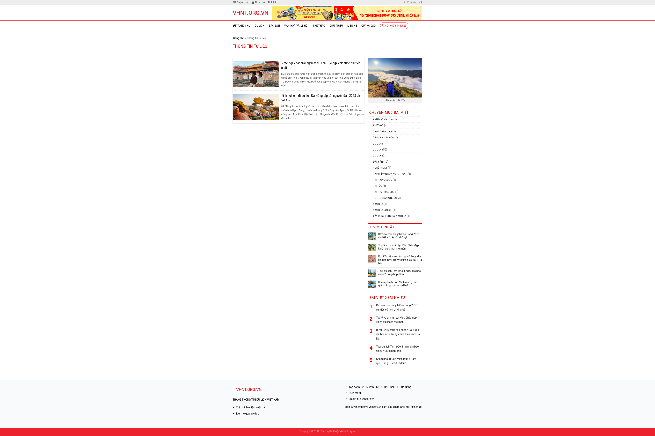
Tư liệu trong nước (385, 198)
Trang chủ (243, 25)
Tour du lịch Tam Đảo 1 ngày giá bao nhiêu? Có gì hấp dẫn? (399, 272)
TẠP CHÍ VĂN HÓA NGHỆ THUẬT (390, 173)
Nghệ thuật (380, 167)
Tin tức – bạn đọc (383, 192)
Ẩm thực (378, 125)
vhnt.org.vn (250, 13)
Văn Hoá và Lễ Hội (296, 25)
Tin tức (377, 185)
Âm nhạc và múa (383, 119)
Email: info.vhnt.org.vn (361, 399)
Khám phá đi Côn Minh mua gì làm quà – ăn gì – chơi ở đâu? (398, 284)
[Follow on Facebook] (405, 2)
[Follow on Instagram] (408, 2)
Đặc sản (274, 25)
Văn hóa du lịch (382, 210)
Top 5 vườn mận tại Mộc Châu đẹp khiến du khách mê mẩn (398, 247)
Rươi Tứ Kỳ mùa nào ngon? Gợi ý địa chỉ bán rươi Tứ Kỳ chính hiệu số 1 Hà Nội (400, 260)
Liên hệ (352, 25)
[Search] (420, 2)
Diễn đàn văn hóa (383, 137)
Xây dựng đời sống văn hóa (389, 216)
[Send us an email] (414, 2)
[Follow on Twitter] (411, 2)
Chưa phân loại (382, 131)
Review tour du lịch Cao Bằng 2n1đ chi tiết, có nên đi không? (399, 235)
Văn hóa (378, 204)
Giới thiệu (336, 25)
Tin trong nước (382, 179)
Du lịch (259, 25)
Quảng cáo (368, 25)
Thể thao (319, 25)
